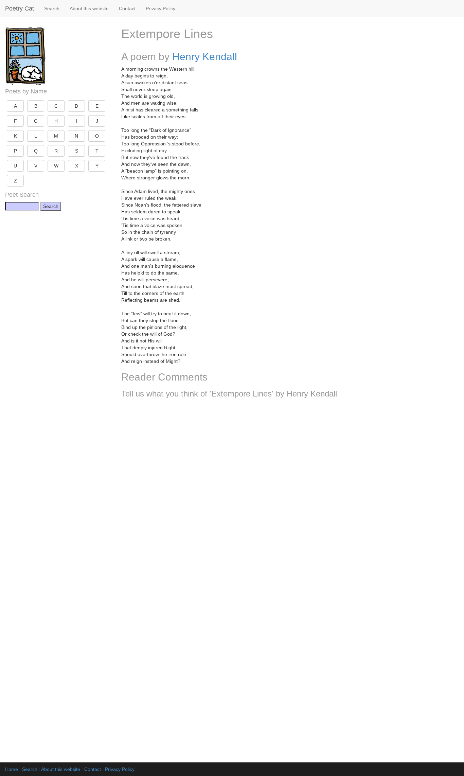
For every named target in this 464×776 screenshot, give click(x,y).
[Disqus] (290, 493)
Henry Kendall (204, 56)
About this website (89, 8)
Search (51, 8)
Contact (127, 8)
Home (11, 769)
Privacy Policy (160, 8)
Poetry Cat (19, 8)
